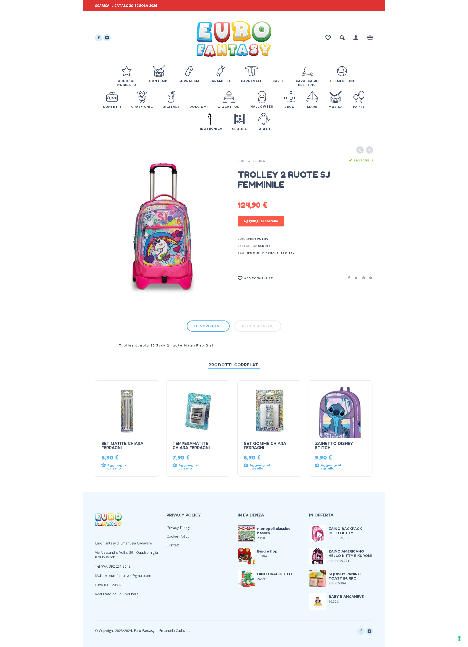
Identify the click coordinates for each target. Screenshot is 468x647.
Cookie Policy (177, 536)
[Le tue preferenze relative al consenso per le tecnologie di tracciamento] (459, 638)
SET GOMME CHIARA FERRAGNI (265, 445)
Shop (242, 161)
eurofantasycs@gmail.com (130, 575)
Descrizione (208, 326)
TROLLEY (287, 253)
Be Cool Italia (127, 594)
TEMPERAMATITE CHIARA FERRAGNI (191, 445)
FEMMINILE (255, 253)
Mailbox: (102, 575)
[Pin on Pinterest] (362, 278)
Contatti (173, 545)
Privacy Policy (178, 527)
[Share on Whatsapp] (369, 278)
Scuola (259, 161)
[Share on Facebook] (347, 278)
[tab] (208, 327)
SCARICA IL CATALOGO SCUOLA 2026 (126, 5)
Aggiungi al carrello (261, 221)
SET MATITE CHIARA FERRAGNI (122, 445)
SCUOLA (272, 253)
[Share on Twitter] (354, 278)
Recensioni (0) (258, 326)
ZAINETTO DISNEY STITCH (334, 445)
